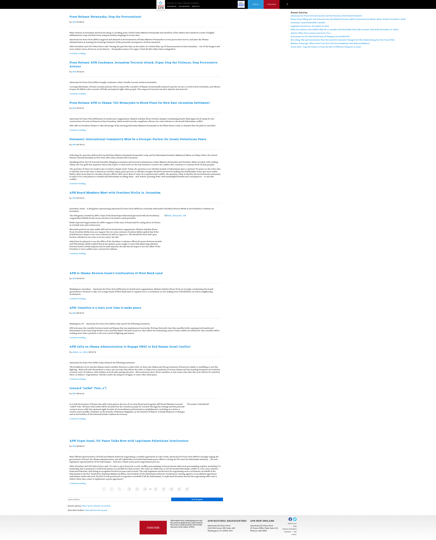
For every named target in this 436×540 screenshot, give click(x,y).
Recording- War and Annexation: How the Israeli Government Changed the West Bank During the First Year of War (343, 40)
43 (137, 489)
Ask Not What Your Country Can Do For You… (311, 33)
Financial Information (289, 529)
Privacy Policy (292, 523)
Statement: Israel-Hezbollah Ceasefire (308, 22)
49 (179, 489)
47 (163, 489)
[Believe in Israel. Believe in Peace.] (160, 5)
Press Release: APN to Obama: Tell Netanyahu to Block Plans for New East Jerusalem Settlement (139, 103)
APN (74, 22)
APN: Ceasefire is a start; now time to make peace (105, 307)
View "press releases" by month (96, 506)
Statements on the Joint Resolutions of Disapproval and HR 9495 (320, 36)
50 (187, 489)
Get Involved (184, 6)
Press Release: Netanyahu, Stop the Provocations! (105, 16)
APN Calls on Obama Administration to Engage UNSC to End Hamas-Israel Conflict (130, 346)
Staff (295, 532)
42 (129, 489)
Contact (294, 534)
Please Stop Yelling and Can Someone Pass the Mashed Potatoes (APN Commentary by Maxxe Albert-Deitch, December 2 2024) (348, 19)
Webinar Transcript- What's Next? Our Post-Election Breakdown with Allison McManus (330, 43)
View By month (100, 510)
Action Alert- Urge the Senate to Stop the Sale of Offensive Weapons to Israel (326, 47)
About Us (195, 6)
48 (171, 489)
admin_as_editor (80, 352)
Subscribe (271, 4)
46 (156, 489)
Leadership (287, 532)
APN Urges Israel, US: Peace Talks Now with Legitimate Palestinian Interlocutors (128, 441)
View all (88, 510)
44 (145, 489)
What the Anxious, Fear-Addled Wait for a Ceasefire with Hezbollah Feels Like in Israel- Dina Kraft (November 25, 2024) (344, 29)
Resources (171, 6)
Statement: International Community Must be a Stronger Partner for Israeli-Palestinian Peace (137, 139)
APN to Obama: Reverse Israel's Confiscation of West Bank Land (116, 273)
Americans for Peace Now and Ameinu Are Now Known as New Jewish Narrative (326, 16)
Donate (256, 4)
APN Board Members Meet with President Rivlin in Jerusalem (115, 192)
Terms (295, 526)
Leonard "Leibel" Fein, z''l (88, 388)
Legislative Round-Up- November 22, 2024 (310, 26)
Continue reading (77, 53)
